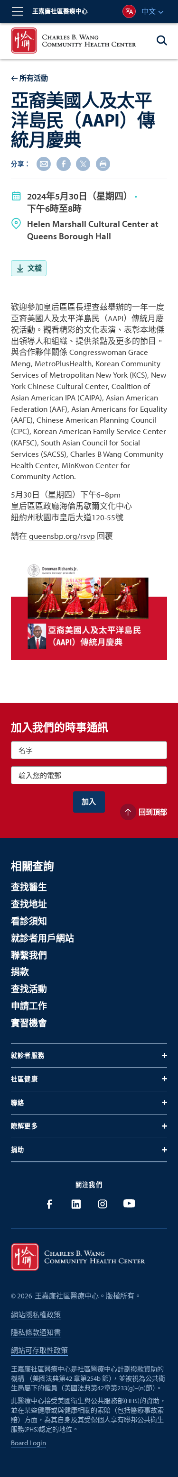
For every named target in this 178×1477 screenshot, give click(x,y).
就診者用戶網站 (42, 938)
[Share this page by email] (44, 164)
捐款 (20, 972)
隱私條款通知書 (36, 1332)
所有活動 (33, 77)
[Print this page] (103, 164)
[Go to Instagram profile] (102, 1204)
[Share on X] (83, 164)
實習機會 (29, 1023)
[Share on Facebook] (63, 164)
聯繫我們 (29, 955)
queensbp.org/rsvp (62, 536)
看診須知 (29, 921)
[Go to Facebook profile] (49, 1204)
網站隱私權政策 (36, 1314)
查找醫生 (29, 887)
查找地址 (29, 904)
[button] (17, 11)
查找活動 (29, 989)
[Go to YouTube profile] (129, 1204)
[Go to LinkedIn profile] (76, 1204)
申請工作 (29, 1006)
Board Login (28, 1442)
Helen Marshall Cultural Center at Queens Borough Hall (93, 230)
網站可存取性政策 (39, 1350)
